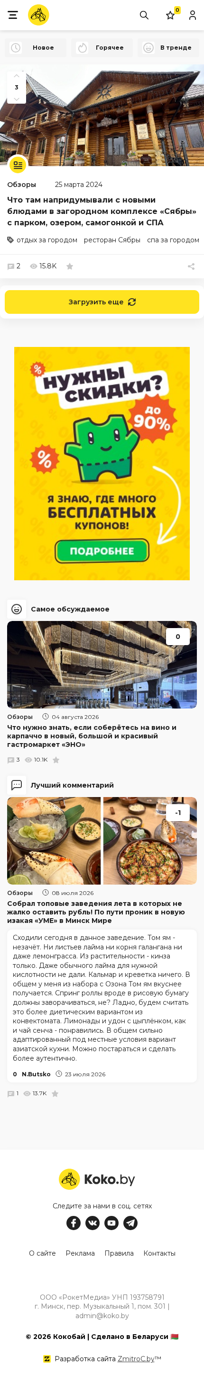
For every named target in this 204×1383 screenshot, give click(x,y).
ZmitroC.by (136, 1359)
